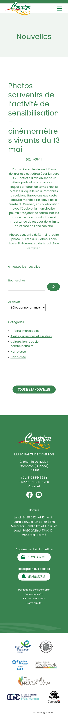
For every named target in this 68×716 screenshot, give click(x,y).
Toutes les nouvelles (25, 267)
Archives (14, 302)
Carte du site (34, 603)
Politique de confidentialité (34, 589)
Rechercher (16, 280)
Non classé (18, 352)
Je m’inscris (36, 576)
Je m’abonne (36, 557)
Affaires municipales (25, 331)
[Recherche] (53, 287)
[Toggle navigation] (60, 8)
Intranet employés (34, 598)
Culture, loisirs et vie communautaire (25, 344)
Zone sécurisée (34, 594)
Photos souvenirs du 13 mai (28, 235)
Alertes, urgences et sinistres (31, 336)
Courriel (34, 486)
